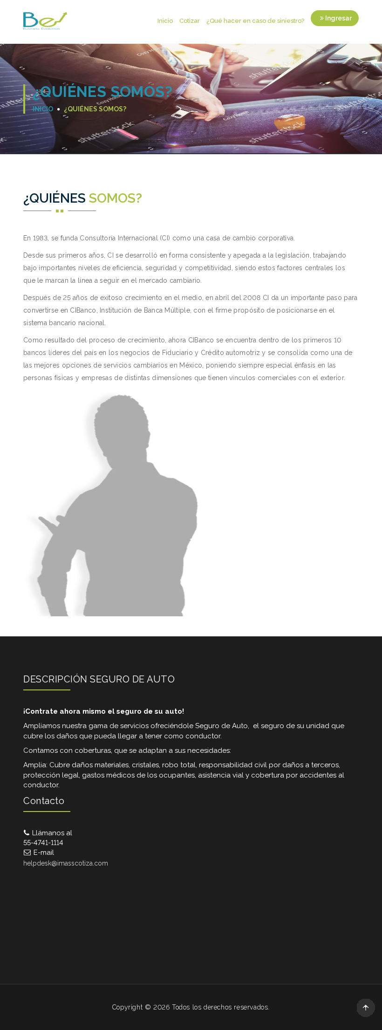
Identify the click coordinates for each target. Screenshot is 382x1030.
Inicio (165, 20)
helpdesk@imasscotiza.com (65, 863)
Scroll (365, 1007)
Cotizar (189, 20)
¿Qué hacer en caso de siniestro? (255, 20)
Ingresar (338, 18)
